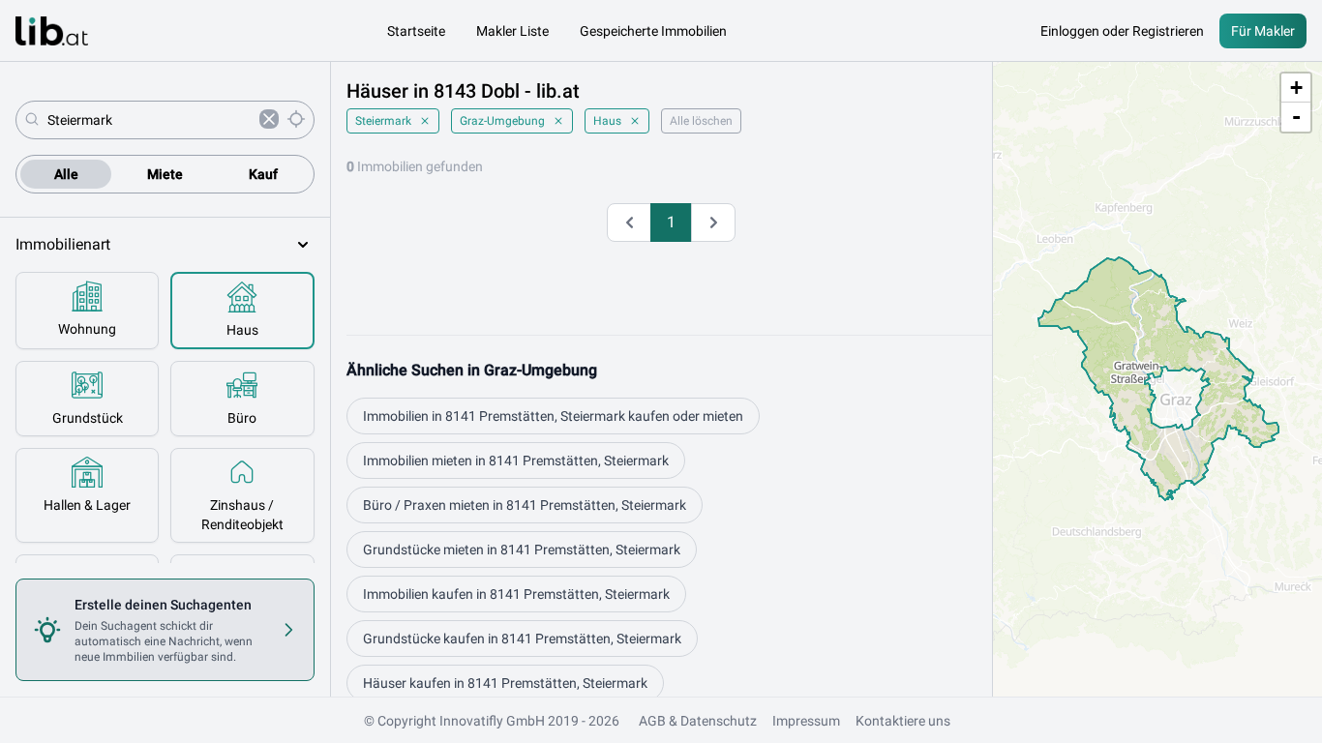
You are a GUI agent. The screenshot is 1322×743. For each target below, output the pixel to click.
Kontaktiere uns (903, 720)
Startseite (416, 31)
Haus (607, 121)
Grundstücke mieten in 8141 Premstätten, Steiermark (521, 549)
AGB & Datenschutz (698, 720)
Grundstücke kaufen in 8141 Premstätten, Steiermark (522, 638)
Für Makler (1263, 31)
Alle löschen (701, 121)
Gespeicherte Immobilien (653, 31)
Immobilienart (62, 244)
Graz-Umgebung (502, 121)
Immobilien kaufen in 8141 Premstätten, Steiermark (516, 594)
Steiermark (383, 121)
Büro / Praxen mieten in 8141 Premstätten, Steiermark (524, 505)
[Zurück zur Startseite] (51, 30)
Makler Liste (512, 31)
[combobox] (149, 120)
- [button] (1296, 116)
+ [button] (1296, 87)
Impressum (806, 720)
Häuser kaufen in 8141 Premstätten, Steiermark (505, 683)
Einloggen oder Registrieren (1122, 31)
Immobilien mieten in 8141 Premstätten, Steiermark (516, 460)
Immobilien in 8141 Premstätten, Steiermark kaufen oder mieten (553, 416)
